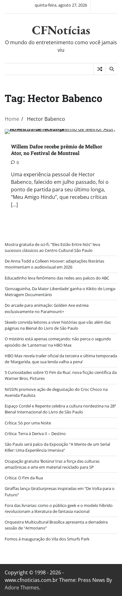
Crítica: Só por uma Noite (28, 423)
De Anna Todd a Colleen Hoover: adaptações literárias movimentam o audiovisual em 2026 (54, 264)
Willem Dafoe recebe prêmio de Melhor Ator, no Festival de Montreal (56, 149)
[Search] (111, 69)
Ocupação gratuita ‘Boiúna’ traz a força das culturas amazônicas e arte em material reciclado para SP (52, 464)
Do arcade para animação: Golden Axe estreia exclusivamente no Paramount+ (47, 308)
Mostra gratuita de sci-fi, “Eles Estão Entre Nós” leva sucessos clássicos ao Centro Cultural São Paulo (52, 247)
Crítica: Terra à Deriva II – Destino (35, 433)
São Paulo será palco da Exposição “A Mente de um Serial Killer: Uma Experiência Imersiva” (57, 447)
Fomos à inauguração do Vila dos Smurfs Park (47, 539)
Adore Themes (22, 587)
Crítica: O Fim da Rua (24, 478)
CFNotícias (61, 30)
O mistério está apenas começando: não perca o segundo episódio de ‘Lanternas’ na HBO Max (58, 342)
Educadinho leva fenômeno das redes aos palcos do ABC (57, 278)
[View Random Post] (99, 69)
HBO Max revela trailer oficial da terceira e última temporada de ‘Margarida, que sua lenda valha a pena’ (61, 359)
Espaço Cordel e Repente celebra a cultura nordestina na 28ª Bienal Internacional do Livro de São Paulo (60, 409)
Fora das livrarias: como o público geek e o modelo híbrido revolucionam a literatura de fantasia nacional (59, 508)
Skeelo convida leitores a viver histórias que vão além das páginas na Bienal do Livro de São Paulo (58, 325)
